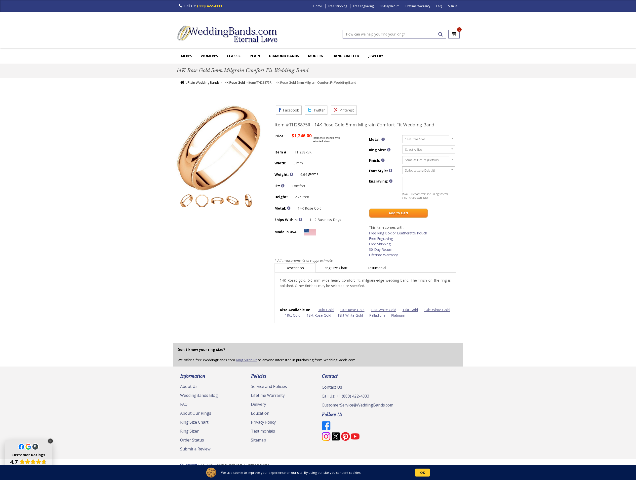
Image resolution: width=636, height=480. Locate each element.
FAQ (439, 6)
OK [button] (422, 472)
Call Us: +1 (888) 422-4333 (345, 396)
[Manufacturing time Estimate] (300, 219)
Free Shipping (337, 6)
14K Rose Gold (234, 82)
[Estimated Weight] (291, 174)
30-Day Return (389, 6)
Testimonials (263, 431)
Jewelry (375, 55)
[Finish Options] (383, 160)
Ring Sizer (189, 431)
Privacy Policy (263, 422)
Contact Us (332, 387)
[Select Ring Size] (389, 149)
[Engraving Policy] (390, 170)
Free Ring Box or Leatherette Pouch (398, 233)
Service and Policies (269, 386)
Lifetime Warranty (417, 6)
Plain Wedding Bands (204, 82)
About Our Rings (195, 413)
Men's (186, 55)
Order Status (192, 440)
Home (317, 6)
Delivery (258, 404)
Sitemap (258, 440)
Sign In (452, 6)
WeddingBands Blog (199, 395)
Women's (209, 55)
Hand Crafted (345, 55)
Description (295, 267)
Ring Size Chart (336, 267)
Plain (255, 55)
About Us (189, 386)
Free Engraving (363, 6)
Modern (315, 55)
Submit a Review (195, 449)
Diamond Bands (284, 55)
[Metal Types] (288, 208)
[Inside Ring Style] (282, 185)
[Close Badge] (50, 441)
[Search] (440, 34)
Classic (234, 55)
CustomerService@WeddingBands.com (357, 405)
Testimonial (377, 267)
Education (260, 413)
